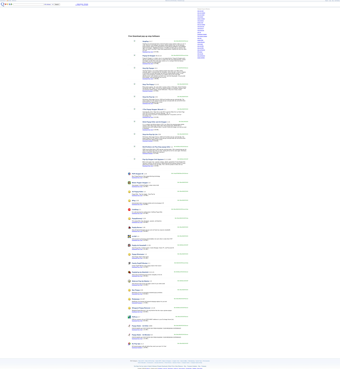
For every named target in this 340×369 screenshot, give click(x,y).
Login (330, 0)
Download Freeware (148, 91)
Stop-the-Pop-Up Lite (150, 134)
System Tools (199, 360)
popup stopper (201, 18)
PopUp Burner (137, 227)
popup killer (200, 40)
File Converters (206, 360)
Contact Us (176, 368)
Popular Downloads (162, 366)
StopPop (146, 41)
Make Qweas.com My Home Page (171, 0)
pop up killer (200, 46)
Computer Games (186, 362)
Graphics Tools (176, 360)
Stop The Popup (148, 84)
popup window (201, 57)
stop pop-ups (200, 30)
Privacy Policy (199, 368)
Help (333, 0)
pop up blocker (201, 50)
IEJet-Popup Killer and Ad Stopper (155, 122)
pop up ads (200, 53)
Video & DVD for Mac (149, 360)
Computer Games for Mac (196, 362)
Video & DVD (141, 360)
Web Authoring (191, 360)
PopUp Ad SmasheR (139, 245)
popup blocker (201, 42)
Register (326, 0)
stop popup (200, 16)
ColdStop (135, 209)
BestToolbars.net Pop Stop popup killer (156, 147)
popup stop (200, 22)
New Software (77, 4)
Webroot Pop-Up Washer (140, 281)
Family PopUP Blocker (140, 263)
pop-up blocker (201, 55)
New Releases (179, 366)
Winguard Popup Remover (141, 308)
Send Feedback (337, 0)
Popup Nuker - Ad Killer (140, 326)
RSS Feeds (9, 0)
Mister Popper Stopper (140, 183)
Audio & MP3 (158, 360)
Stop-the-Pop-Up (148, 97)
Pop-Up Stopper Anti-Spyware (153, 159)
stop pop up (200, 28)
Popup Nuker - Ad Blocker (141, 335)
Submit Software (80, 3)
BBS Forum (14, 0)
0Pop (133, 200)
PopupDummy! (137, 218)
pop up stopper (201, 13)
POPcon (135, 317)
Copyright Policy (189, 368)
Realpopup (135, 299)
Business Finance (177, 362)
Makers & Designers (166, 360)
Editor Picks (171, 366)
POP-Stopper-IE (137, 174)
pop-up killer (200, 48)
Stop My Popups (148, 68)
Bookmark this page (181, 0)
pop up (199, 32)
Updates (195, 366)
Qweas (147, 368)
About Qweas (2, 0)
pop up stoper (200, 15)
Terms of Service (182, 368)
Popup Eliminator (138, 254)
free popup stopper (202, 36)
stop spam (200, 44)
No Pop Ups (136, 344)
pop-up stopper (201, 24)
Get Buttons (160, 368)
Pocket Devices (168, 362)
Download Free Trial (148, 52)
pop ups (199, 38)
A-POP (134, 236)
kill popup (199, 52)
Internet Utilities (183, 360)
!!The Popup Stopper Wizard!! (153, 109)
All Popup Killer (137, 192)
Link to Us (165, 368)
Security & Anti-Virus (159, 362)
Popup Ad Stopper (149, 56)
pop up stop (200, 11)
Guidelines (194, 368)
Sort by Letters (143, 366)
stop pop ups (200, 26)
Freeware (189, 366)
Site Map (136, 366)
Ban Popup (136, 290)
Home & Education (142, 362)
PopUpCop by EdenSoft (140, 272)
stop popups (200, 20)
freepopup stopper (202, 34)
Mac (185, 366)
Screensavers (150, 362)
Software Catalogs (85, 4)
